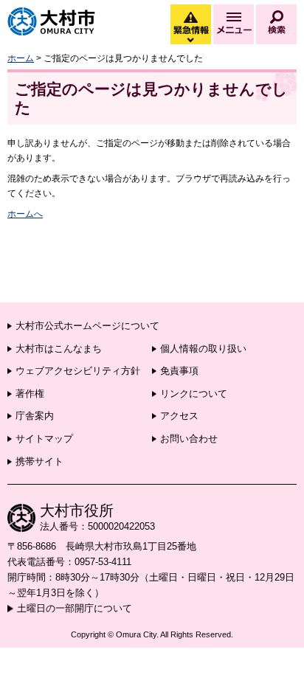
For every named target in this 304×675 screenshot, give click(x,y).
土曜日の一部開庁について (74, 608)
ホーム (20, 58)
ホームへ (25, 214)
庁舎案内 (34, 415)
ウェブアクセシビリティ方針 (77, 370)
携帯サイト (39, 461)
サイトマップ (44, 438)
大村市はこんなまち (58, 348)
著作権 (29, 393)
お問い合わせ (189, 438)
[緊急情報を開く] (189, 40)
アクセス (179, 415)
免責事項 (179, 370)
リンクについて (193, 393)
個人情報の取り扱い (203, 348)
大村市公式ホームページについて (87, 325)
